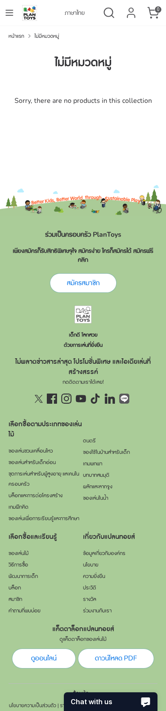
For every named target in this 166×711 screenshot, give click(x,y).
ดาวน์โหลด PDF (116, 658)
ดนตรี (89, 441)
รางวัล (89, 599)
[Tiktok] (95, 399)
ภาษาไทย (75, 13)
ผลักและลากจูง (97, 486)
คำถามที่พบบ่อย (24, 611)
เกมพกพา (92, 463)
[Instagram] (66, 399)
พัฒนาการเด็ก (23, 576)
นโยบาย (90, 565)
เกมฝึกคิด (19, 507)
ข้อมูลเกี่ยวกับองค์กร (104, 553)
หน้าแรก (16, 36)
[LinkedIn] (110, 399)
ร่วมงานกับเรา (97, 611)
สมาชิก (15, 599)
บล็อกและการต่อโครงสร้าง (36, 495)
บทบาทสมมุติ (96, 475)
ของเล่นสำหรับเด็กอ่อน (32, 462)
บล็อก (15, 588)
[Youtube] (81, 399)
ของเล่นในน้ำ (95, 498)
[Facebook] (52, 399)
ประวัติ (89, 588)
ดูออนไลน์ (44, 658)
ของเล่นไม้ (19, 553)
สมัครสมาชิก (83, 283)
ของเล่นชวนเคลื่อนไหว (31, 451)
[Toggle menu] (9, 12)
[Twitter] (37, 399)
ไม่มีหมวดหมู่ (46, 36)
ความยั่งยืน (94, 576)
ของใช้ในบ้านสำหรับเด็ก (106, 452)
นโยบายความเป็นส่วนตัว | (34, 705)
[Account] (131, 9)
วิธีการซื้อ (18, 565)
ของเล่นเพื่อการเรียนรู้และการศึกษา (44, 518)
